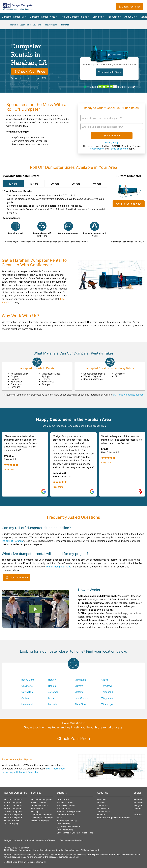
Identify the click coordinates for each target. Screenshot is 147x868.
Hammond (27, 704)
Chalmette (27, 685)
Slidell (104, 679)
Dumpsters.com (72, 850)
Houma (52, 685)
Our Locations (103, 811)
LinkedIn (138, 808)
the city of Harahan (12, 540)
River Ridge (81, 704)
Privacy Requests (65, 829)
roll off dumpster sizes (58, 566)
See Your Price (112, 135)
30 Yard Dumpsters (13, 814)
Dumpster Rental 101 (13, 16)
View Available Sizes (109, 72)
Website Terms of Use (67, 820)
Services (97, 16)
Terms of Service (118, 148)
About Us (129, 16)
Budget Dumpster (19, 850)
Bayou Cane (27, 679)
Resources (113, 16)
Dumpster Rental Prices (42, 16)
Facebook (138, 802)
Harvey (52, 679)
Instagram (138, 805)
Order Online (63, 799)
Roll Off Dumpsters (13, 799)
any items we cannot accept (127, 394)
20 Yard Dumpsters (13, 811)
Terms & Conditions (40, 820)
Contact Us (102, 805)
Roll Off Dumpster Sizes (74, 16)
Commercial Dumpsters (42, 817)
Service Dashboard (66, 805)
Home (13, 24)
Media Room (103, 808)
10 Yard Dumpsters (13, 802)
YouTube (138, 814)
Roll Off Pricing (11, 823)
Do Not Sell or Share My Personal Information (25, 862)
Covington (27, 691)
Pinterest (138, 799)
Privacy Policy (111, 142)
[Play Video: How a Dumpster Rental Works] (35, 609)
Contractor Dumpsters (41, 814)
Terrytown (106, 685)
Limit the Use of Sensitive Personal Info (75, 832)
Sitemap (101, 814)
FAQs (59, 817)
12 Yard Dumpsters (13, 805)
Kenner (51, 698)
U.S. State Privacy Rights (68, 826)
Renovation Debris (39, 805)
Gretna (25, 698)
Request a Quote (64, 802)
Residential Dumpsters (41, 799)
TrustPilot (31, 840)
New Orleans (51, 24)
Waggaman (107, 698)
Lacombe (53, 704)
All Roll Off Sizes (11, 820)
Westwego (107, 704)
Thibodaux (107, 691)
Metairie (79, 691)
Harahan (65, 24)
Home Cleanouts (38, 802)
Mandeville (80, 679)
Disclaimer (24, 847)
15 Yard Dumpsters (13, 808)
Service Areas (63, 808)
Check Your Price (131, 6)
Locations (24, 24)
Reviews (101, 802)
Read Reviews (125, 87)
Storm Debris (37, 808)
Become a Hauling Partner (69, 811)
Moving (34, 811)
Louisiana (37, 24)
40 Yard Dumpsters (13, 817)
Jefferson (53, 691)
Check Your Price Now (128, 203)
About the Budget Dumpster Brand (113, 817)
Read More (9, 469)
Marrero (79, 685)
